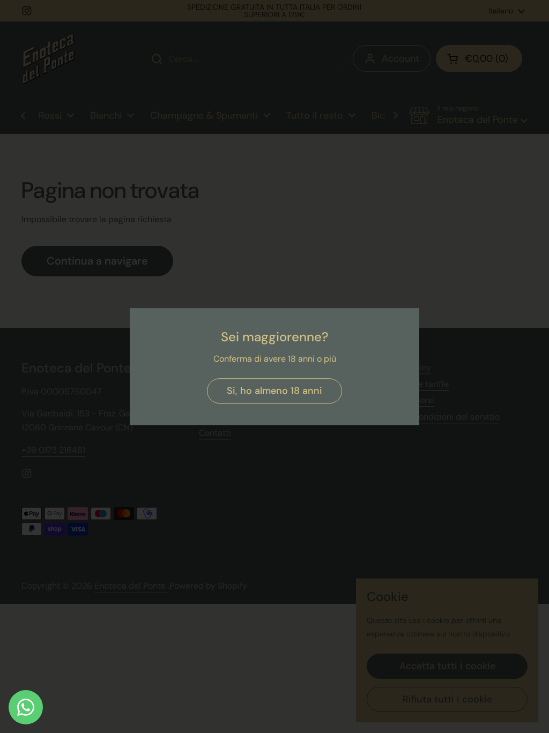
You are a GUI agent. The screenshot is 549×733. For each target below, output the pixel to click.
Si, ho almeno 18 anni (274, 390)
